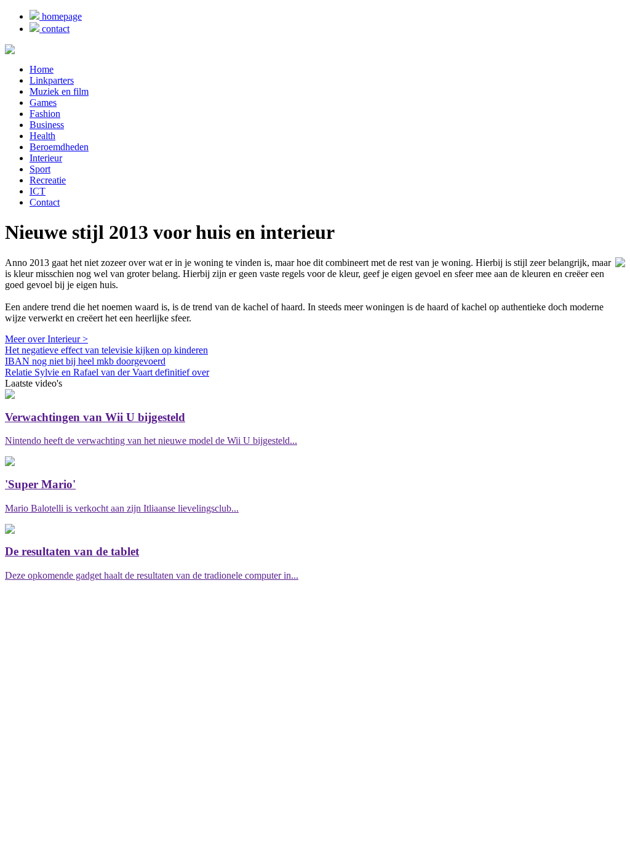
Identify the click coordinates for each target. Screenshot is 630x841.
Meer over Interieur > (46, 339)
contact (54, 28)
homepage (60, 16)
